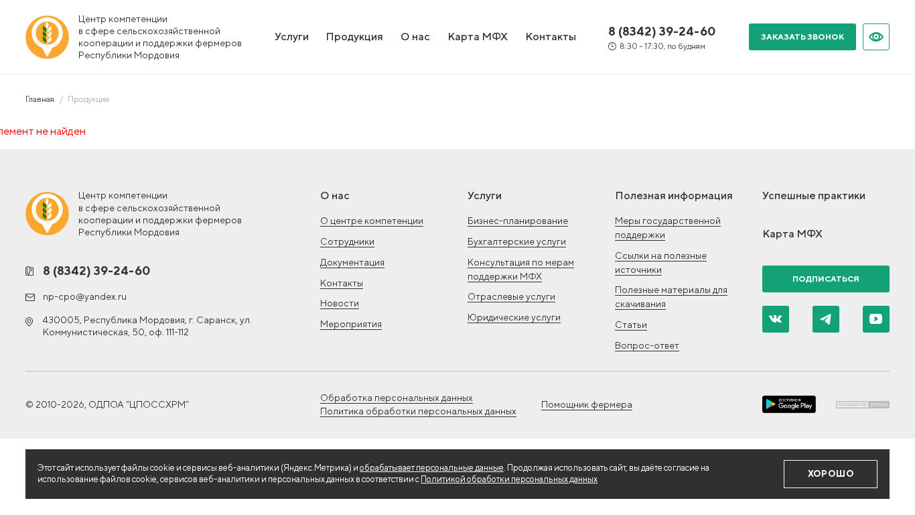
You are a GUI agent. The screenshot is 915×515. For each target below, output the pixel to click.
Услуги (292, 36)
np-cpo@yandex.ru (85, 296)
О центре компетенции (371, 220)
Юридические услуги (514, 317)
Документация (352, 262)
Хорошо (831, 474)
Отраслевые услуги (511, 296)
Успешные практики (813, 195)
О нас (415, 36)
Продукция (354, 36)
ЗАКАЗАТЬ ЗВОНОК (802, 37)
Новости (339, 303)
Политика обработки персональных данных (418, 411)
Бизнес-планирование (518, 220)
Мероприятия (351, 324)
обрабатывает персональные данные (432, 468)
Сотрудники (347, 241)
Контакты (550, 36)
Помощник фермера (586, 404)
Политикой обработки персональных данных (509, 479)
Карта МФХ (477, 36)
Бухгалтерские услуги (517, 241)
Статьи (631, 324)
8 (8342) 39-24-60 (662, 31)
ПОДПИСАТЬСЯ (825, 279)
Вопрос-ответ (647, 345)
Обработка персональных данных (396, 397)
